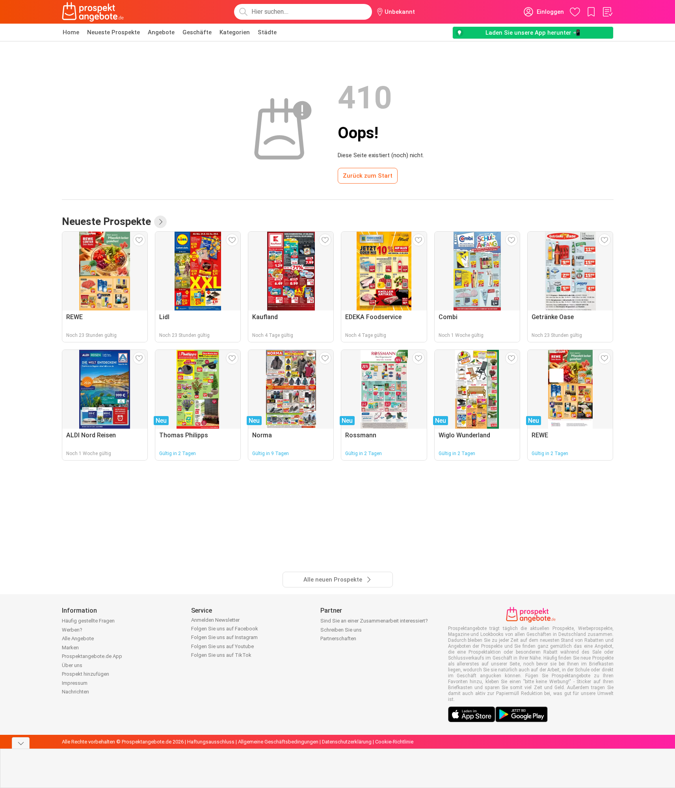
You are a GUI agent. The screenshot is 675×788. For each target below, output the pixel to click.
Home (71, 32)
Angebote (161, 32)
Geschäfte (197, 32)
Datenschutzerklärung (347, 742)
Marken (70, 647)
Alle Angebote (78, 638)
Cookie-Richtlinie (394, 742)
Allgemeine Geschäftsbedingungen (278, 742)
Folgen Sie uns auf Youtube (222, 646)
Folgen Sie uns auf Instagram (224, 637)
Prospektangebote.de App (92, 656)
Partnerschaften (338, 638)
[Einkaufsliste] (607, 12)
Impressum (74, 683)
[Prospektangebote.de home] (93, 12)
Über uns (72, 665)
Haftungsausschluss (210, 742)
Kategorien (234, 32)
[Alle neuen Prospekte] (160, 222)
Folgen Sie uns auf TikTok (221, 655)
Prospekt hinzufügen (85, 674)
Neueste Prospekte (113, 32)
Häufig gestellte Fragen (88, 621)
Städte (267, 32)
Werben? (72, 630)
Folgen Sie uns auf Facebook (224, 629)
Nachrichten (75, 692)
